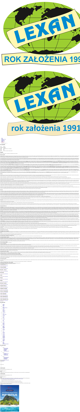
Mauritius (4, 327)
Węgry (3, 342)
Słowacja (4, 335)
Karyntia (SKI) (5, 349)
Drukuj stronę (6, 268)
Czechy (3, 311)
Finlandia (4, 315)
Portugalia (4, 332)
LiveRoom (1, 384)
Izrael (3, 320)
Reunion (4, 333)
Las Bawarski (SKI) (6, 354)
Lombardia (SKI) (5, 358)
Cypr (3, 310)
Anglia (3, 305)
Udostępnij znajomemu (2, 268)
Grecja (3, 317)
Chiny (3, 309)
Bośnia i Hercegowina (5, 307)
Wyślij (1, 377)
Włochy (3, 343)
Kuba (3, 324)
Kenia (3, 323)
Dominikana (4, 312)
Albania (3, 304)
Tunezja (3, 340)
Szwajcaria (4, 337)
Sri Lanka (4, 336)
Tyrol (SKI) (5, 350)
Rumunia (4, 334)
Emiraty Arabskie (4, 314)
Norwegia (4, 329)
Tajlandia (4, 339)
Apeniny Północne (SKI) (6, 357)
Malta (3, 326)
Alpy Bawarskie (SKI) (6, 353)
